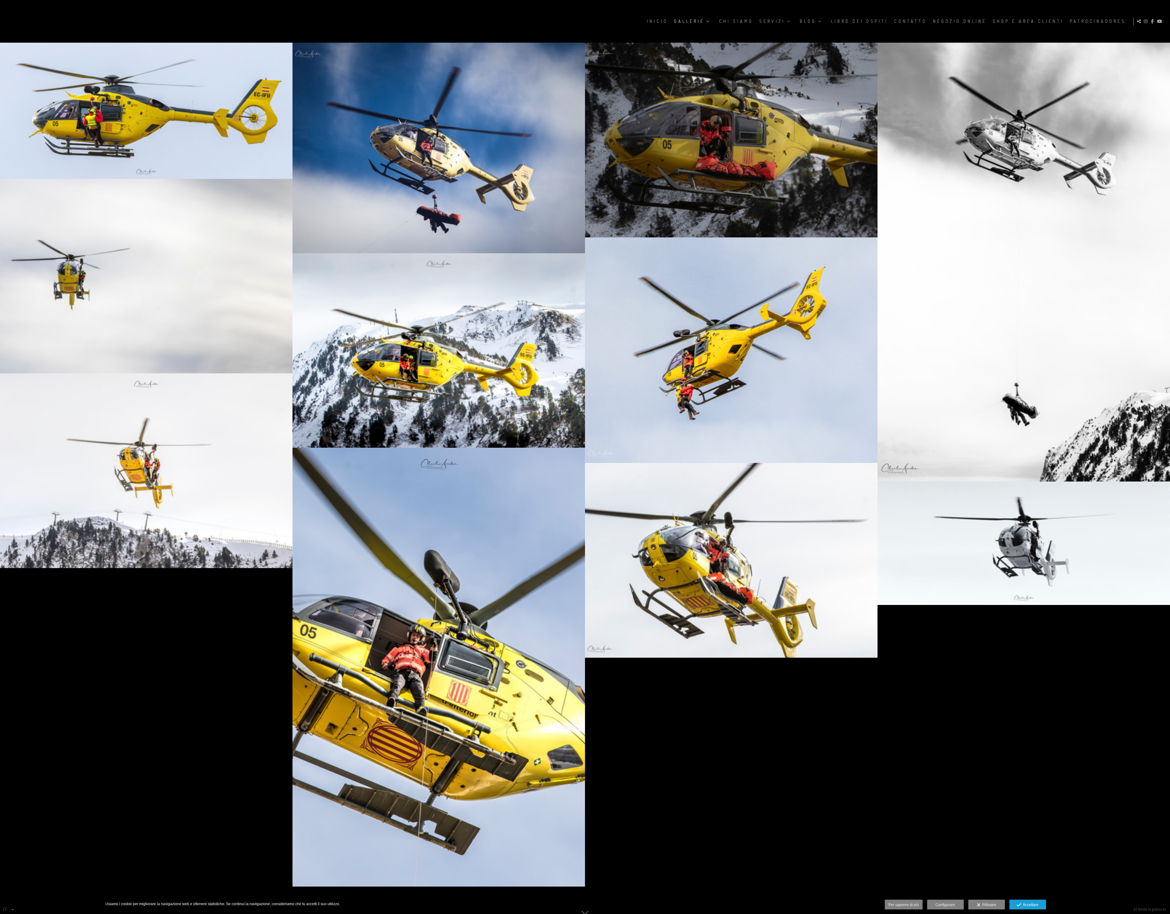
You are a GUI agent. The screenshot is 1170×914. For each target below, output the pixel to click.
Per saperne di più (903, 905)
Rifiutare (988, 905)
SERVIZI (772, 21)
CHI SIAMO (736, 21)
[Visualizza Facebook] (1153, 21)
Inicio (657, 21)
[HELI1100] (438, 350)
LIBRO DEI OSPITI (859, 21)
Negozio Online (960, 21)
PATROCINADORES (1098, 21)
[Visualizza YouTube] (1161, 21)
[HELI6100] (731, 560)
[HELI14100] (731, 140)
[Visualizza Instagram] (1146, 21)
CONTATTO (910, 21)
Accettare (1029, 905)
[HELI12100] (146, 276)
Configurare (945, 905)
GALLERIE (689, 21)
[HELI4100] (438, 667)
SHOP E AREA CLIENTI (1028, 21)
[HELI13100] (1024, 262)
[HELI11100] (731, 350)
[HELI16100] (1024, 543)
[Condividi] (1140, 21)
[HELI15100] (438, 148)
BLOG (808, 21)
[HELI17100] (146, 111)
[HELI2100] (146, 470)
